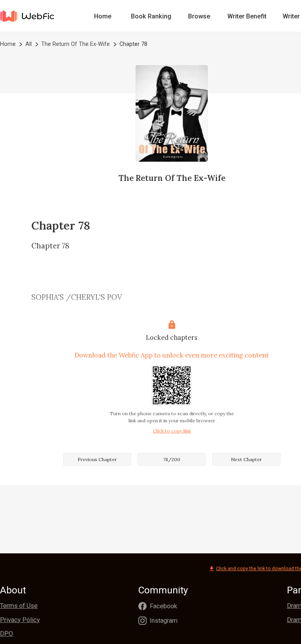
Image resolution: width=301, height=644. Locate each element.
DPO (6, 633)
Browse (199, 16)
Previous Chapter (97, 459)
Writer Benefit (247, 16)
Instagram (164, 620)
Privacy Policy (20, 620)
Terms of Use (19, 605)
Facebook (163, 606)
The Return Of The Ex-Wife (75, 44)
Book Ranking (151, 16)
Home (102, 16)
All (28, 44)
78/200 (171, 459)
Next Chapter (246, 459)
